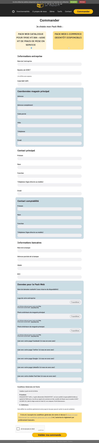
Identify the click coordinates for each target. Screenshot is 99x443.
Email (19, 140)
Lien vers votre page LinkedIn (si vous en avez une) (36, 367)
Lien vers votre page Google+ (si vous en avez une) (35, 358)
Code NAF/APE (23, 81)
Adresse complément (25, 105)
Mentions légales (62, 441)
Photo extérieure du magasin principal (31, 312)
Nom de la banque (23, 247)
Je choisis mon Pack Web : (49, 26)
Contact (68, 11)
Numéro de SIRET (24, 70)
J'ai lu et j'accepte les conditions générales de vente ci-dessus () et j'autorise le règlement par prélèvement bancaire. (48, 417)
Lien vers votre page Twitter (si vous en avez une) (35, 349)
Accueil (13, 11)
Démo (52, 11)
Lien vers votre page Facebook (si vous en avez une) (36, 341)
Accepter (73, 2)
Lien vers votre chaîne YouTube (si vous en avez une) (36, 376)
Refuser (82, 2)
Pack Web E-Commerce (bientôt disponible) (68, 35)
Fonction (20, 173)
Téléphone (21, 131)
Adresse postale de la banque (28, 256)
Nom (19, 164)
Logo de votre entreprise (26, 298)
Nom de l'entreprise (24, 61)
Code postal (21, 114)
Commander (83, 11)
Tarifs (59, 11)
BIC (18, 274)
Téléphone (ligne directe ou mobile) (30, 182)
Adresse (20, 96)
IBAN (19, 265)
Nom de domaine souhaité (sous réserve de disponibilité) (37, 289)
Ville (19, 122)
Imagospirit (37, 441)
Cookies (70, 441)
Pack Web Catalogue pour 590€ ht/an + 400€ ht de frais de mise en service (30, 39)
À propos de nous (39, 11)
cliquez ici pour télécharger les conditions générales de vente (48, 416)
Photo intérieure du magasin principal (30, 326)
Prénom (20, 155)
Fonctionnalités (23, 11)
